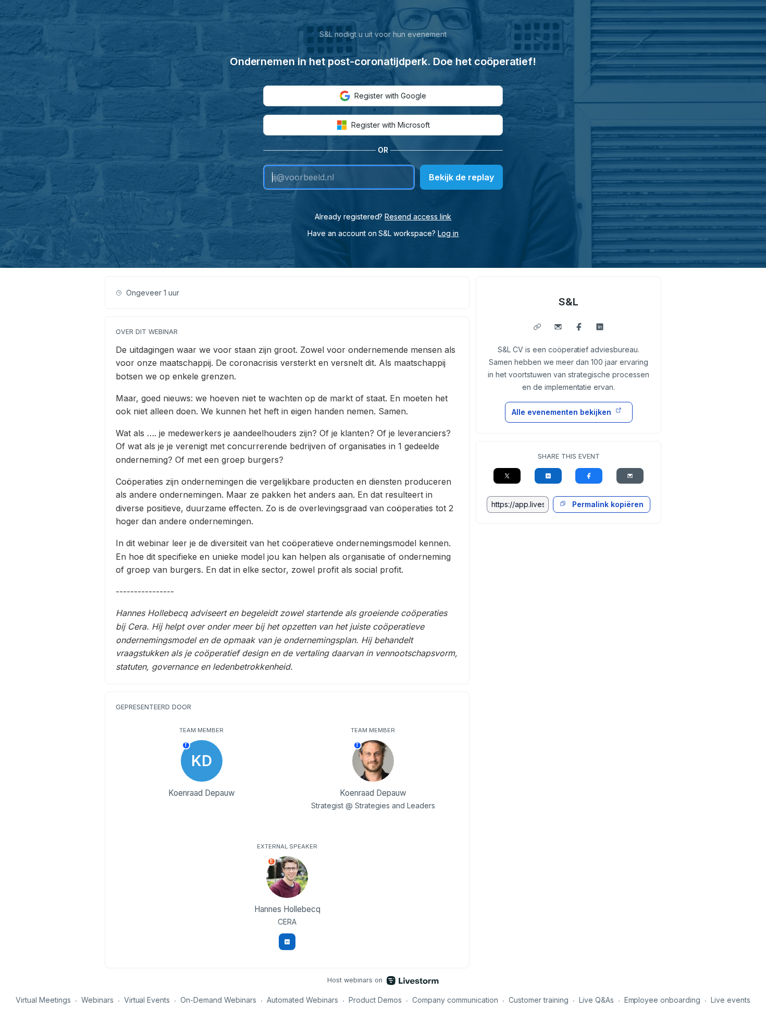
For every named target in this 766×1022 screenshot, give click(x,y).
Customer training (539, 999)
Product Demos (375, 999)
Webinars (97, 999)
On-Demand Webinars (218, 999)
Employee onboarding (662, 999)
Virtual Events (147, 999)
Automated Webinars (302, 999)
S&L (568, 301)
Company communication (455, 999)
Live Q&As (596, 999)
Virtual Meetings (43, 999)
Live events (730, 999)
